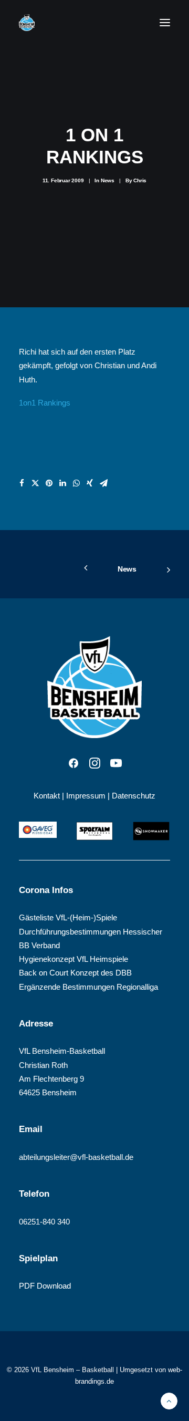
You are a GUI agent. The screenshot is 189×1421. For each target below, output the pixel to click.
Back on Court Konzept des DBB (75, 972)
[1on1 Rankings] (94, 470)
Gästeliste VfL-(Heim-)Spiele (68, 917)
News (107, 180)
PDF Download (45, 1285)
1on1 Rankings (44, 402)
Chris (139, 180)
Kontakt (47, 795)
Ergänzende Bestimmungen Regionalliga (88, 986)
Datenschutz (133, 795)
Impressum (86, 795)
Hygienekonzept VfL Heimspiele (73, 959)
